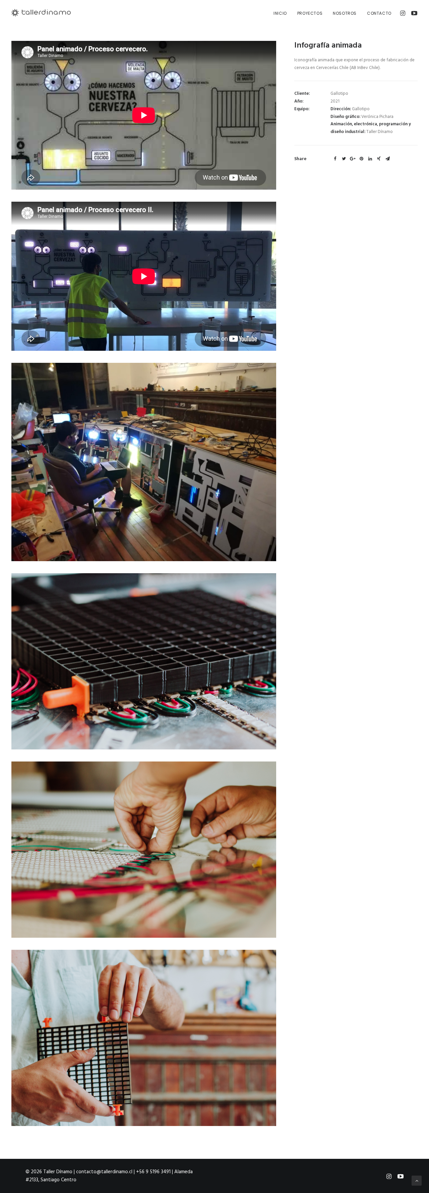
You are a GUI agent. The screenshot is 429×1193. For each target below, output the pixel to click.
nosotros (345, 13)
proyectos (309, 13)
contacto (379, 13)
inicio (280, 13)
